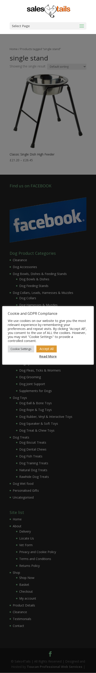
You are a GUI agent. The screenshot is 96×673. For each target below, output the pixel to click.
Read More (48, 356)
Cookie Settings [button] (20, 349)
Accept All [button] (47, 349)
